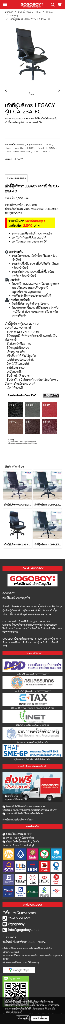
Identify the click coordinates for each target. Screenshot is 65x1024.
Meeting (20, 144)
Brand (41, 148)
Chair (8, 151)
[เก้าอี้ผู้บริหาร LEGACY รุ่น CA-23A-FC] (32, 54)
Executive (19, 148)
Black (8, 148)
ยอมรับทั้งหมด (40, 1018)
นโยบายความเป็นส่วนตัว (43, 1008)
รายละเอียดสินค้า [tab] (16, 178)
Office (48, 144)
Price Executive (22, 151)
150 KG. (31, 148)
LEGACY (51, 148)
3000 (36, 151)
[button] (51, 4)
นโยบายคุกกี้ (16, 1012)
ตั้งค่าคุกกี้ (23, 1018)
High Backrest (35, 144)
